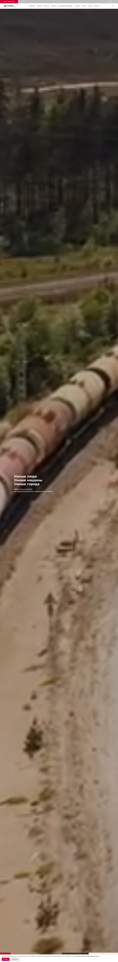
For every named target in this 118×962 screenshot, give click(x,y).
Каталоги (53, 6)
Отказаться (15, 959)
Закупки (77, 6)
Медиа (90, 6)
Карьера (84, 6)
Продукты (46, 6)
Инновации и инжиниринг (66, 6)
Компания (32, 6)
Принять (5, 959)
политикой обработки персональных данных (87, 956)
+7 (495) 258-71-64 (110, 1)
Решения (39, 6)
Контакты (96, 6)
